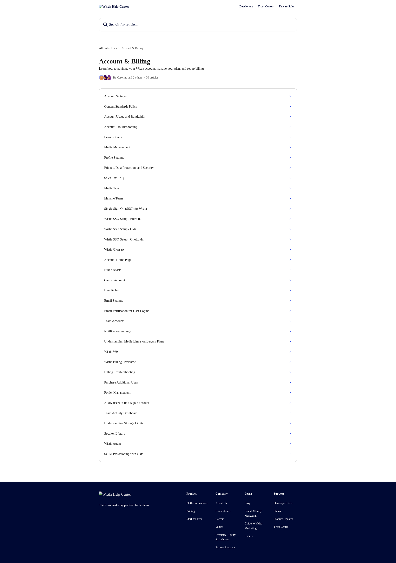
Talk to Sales (287, 6)
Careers (220, 519)
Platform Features (196, 503)
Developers (246, 6)
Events (248, 536)
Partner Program (225, 547)
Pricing (190, 511)
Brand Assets (223, 511)
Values (219, 526)
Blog (247, 503)
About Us (221, 503)
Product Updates (283, 519)
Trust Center (266, 6)
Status (277, 511)
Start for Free (194, 519)
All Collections (108, 48)
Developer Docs (283, 503)
